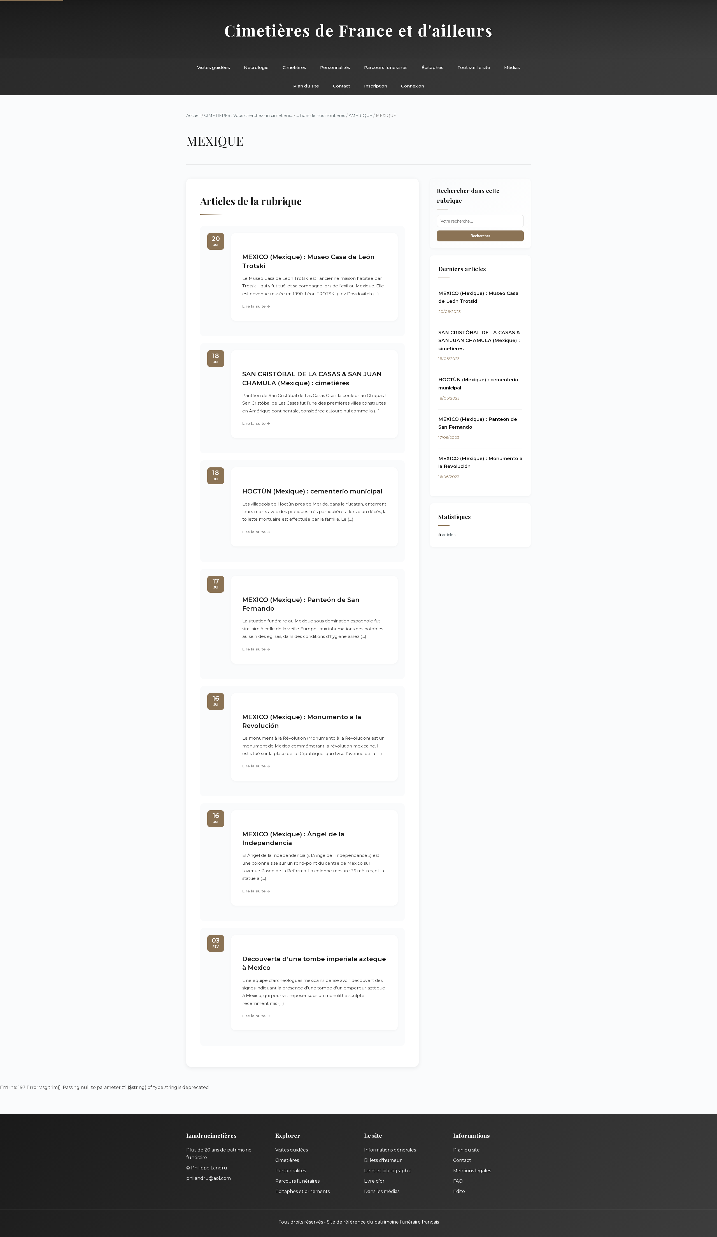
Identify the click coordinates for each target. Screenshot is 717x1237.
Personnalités (335, 67)
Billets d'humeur (383, 1160)
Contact (341, 86)
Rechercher (480, 236)
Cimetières (294, 67)
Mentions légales (472, 1170)
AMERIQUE (360, 115)
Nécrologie (256, 67)
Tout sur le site (473, 67)
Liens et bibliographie (387, 1170)
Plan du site (306, 86)
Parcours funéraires (386, 67)
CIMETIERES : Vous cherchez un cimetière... (248, 115)
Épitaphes (432, 67)
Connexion (412, 86)
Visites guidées (213, 67)
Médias (512, 67)
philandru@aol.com (208, 1178)
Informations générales (390, 1150)
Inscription (375, 86)
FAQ (458, 1181)
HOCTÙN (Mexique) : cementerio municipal (312, 491)
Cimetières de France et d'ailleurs (358, 30)
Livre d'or (374, 1181)
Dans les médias (381, 1191)
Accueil (193, 115)
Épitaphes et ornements (302, 1191)
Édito (459, 1191)
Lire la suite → (256, 306)
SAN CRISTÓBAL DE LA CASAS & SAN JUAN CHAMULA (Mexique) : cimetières (479, 340)
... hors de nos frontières (320, 115)
